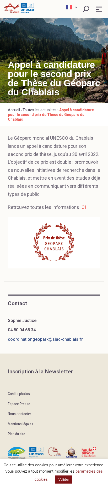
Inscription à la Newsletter (40, 371)
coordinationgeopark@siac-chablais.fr (45, 339)
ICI (83, 207)
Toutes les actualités (40, 110)
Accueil (14, 110)
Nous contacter (19, 414)
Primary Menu (99, 9)
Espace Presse (19, 404)
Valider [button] (63, 479)
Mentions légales (20, 424)
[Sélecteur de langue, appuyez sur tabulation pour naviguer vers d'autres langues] (72, 7)
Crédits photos (19, 394)
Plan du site (16, 434)
